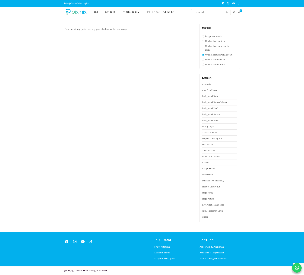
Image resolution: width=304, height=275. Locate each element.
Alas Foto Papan (209, 90)
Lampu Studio (208, 168)
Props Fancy (207, 193)
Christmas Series (209, 132)
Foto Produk (207, 144)
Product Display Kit (211, 187)
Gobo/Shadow (208, 150)
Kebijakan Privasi (162, 253)
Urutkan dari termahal (215, 64)
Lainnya (205, 162)
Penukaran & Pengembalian (212, 253)
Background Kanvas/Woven (214, 102)
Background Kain (210, 96)
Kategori (110, 12)
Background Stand (210, 120)
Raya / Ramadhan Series (213, 205)
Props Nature (208, 199)
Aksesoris (206, 84)
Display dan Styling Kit (160, 12)
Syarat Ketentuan (162, 247)
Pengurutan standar (213, 36)
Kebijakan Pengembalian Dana (213, 258)
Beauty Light (208, 126)
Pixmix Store (82, 270)
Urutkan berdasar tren (215, 41)
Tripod (205, 217)
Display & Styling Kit (212, 138)
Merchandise (207, 175)
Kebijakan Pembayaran (164, 258)
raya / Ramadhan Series (212, 211)
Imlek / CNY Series (211, 156)
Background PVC (210, 108)
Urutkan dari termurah (215, 59)
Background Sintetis (211, 114)
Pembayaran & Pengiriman (212, 247)
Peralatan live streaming (213, 181)
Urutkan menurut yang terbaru (218, 55)
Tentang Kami (131, 12)
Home (96, 12)
